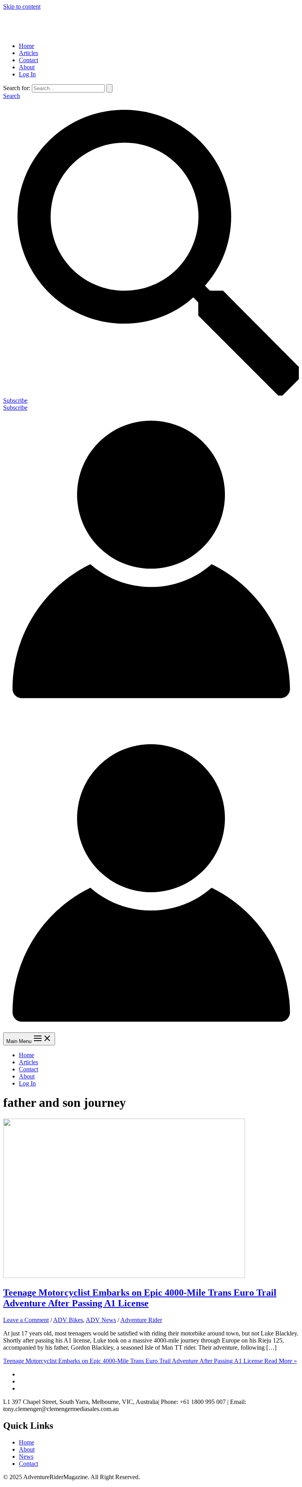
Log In (27, 74)
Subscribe (15, 407)
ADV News (101, 1320)
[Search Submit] (109, 88)
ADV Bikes (68, 1320)
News (26, 1456)
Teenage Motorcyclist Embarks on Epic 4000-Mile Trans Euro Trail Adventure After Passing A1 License (139, 1297)
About (27, 67)
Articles (28, 53)
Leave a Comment (26, 1320)
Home (26, 46)
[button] (151, 400)
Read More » (150, 1361)
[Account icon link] (151, 705)
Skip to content (22, 6)
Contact (28, 60)
